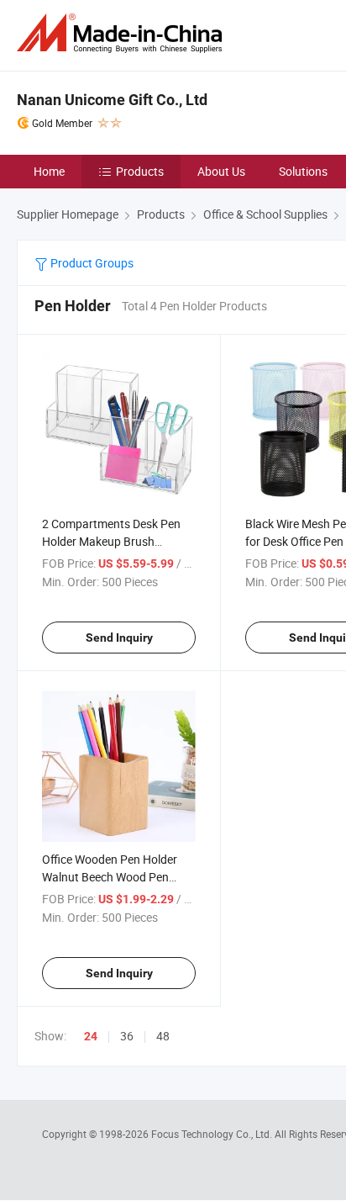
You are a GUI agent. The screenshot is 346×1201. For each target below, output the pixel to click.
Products (140, 171)
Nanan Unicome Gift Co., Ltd (112, 99)
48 (163, 1036)
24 (90, 1036)
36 (127, 1036)
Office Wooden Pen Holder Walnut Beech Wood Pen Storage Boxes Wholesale (109, 876)
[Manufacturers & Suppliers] (122, 33)
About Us (221, 171)
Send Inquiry (119, 637)
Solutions (303, 171)
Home (49, 171)
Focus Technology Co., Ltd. (213, 1133)
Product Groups (91, 263)
